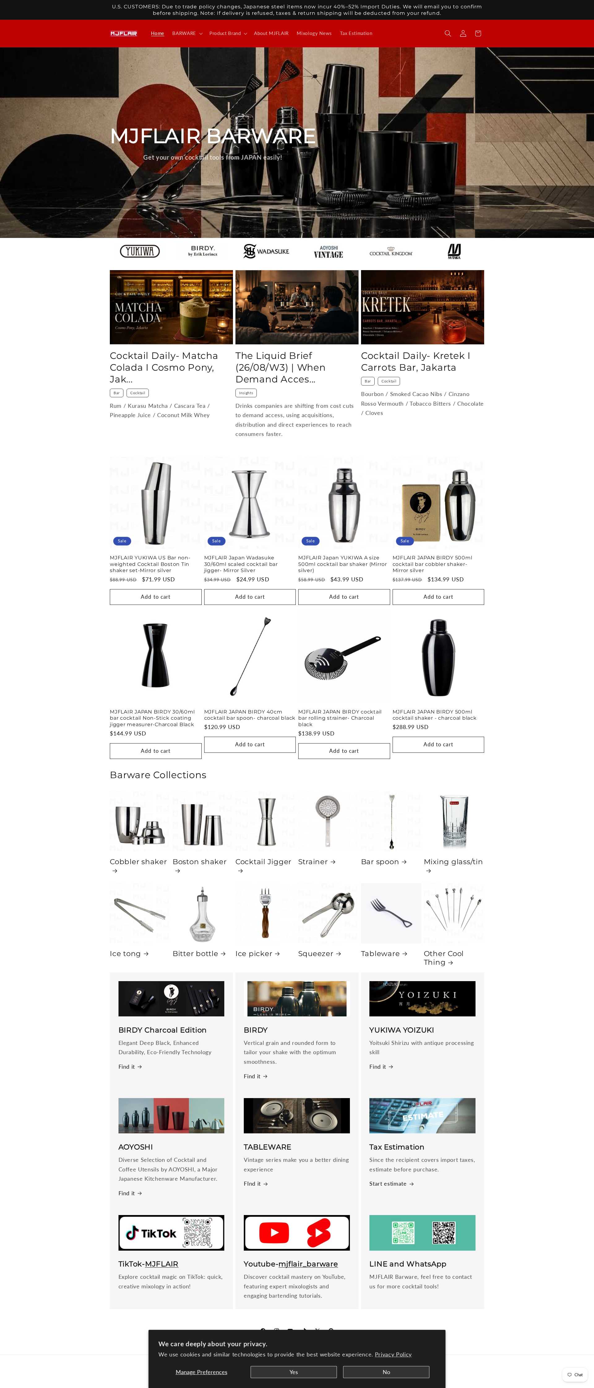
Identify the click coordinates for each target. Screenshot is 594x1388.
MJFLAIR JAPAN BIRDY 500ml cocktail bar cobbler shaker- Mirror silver (432, 563)
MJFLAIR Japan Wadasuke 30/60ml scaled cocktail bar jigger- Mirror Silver (241, 563)
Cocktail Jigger (263, 861)
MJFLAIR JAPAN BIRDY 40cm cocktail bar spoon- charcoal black (250, 715)
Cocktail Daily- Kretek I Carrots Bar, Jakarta (416, 361)
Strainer (313, 861)
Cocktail (137, 392)
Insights (246, 392)
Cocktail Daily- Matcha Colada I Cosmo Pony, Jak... (164, 367)
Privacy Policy (393, 1354)
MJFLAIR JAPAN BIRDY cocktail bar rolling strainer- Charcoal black (340, 718)
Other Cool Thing (444, 958)
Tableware (380, 953)
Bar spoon (380, 861)
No (386, 1372)
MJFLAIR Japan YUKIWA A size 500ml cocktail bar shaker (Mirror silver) (342, 563)
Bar (117, 392)
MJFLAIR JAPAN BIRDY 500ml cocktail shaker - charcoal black (435, 715)
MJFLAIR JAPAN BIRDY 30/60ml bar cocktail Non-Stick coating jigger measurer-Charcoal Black (152, 718)
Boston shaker (200, 861)
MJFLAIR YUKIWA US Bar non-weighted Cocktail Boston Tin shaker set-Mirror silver (150, 563)
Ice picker (254, 953)
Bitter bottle (195, 953)
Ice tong (125, 953)
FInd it (252, 1183)
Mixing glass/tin (453, 861)
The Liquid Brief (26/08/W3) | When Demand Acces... (280, 367)
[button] (186, 33)
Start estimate (388, 1183)
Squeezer (316, 953)
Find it (126, 1066)
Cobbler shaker (138, 861)
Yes (294, 1372)
